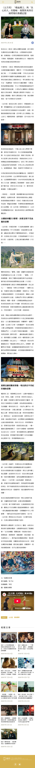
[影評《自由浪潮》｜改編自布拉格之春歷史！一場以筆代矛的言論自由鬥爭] (26, 710)
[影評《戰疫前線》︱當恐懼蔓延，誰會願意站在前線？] (9, 734)
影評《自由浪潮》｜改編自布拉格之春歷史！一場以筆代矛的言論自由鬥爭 (25, 720)
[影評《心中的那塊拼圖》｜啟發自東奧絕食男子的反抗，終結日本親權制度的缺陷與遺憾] (9, 637)
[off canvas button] (3, 2)
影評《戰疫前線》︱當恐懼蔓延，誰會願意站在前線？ (8, 742)
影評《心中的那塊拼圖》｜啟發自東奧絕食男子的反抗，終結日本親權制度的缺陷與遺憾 (8, 647)
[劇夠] (17, 758)
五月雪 (11, 617)
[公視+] (19, 764)
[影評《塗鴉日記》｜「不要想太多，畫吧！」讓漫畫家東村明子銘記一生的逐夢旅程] (26, 637)
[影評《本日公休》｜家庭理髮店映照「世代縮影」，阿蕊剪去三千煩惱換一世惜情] (9, 663)
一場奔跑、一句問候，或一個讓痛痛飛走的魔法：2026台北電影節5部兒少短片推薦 (9, 696)
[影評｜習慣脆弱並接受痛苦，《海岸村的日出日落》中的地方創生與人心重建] (26, 663)
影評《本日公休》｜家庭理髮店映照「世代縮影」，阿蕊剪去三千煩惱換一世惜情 (8, 672)
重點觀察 (17, 617)
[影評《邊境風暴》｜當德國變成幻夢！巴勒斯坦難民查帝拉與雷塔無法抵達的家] (9, 710)
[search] (32, 2)
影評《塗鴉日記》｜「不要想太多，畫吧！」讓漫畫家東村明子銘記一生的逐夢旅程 (25, 647)
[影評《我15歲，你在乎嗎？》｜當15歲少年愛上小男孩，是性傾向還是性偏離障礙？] (26, 686)
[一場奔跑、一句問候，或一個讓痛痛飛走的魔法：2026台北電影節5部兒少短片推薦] (9, 686)
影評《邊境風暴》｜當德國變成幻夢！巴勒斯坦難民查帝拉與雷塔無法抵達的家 (8, 720)
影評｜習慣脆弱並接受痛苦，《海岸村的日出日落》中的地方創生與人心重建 (26, 672)
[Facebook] (15, 764)
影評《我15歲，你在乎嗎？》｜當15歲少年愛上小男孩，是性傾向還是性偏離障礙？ (26, 696)
